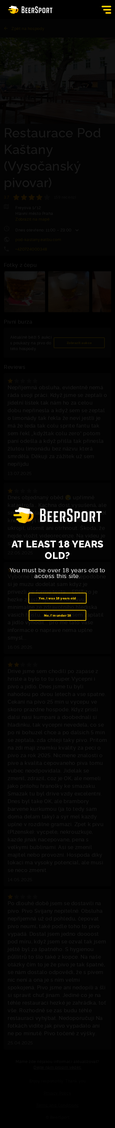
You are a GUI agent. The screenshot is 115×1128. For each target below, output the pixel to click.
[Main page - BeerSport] (30, 10)
